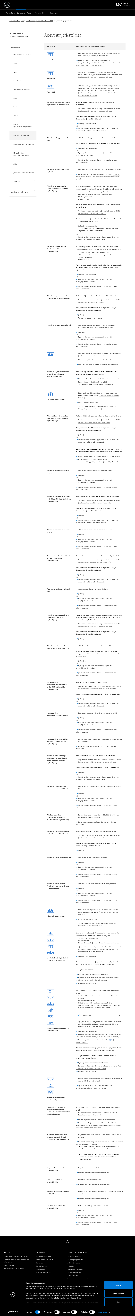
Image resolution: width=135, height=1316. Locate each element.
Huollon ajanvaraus (74, 1256)
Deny (118, 1302)
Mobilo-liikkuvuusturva (75, 1269)
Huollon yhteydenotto (75, 1260)
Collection (71, 1266)
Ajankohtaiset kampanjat (44, 1260)
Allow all (118, 1285)
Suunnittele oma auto (43, 1256)
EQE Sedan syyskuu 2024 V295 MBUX (39, 21)
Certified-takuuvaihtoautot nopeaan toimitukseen (16, 1261)
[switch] (57, 1312)
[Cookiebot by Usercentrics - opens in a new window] (12, 1312)
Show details (102, 1312)
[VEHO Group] (7, 5)
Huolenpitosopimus (74, 1272)
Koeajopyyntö (40, 1269)
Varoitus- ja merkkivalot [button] (19, 192)
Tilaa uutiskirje (9, 1265)
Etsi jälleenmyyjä (41, 1266)
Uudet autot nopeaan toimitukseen (16, 1256)
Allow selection (118, 1293)
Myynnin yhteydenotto (43, 1272)
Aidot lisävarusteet (74, 1263)
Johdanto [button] (16, 181)
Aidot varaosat (73, 1276)
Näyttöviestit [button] (15, 48)
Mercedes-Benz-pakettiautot (14, 1268)
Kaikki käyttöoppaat (16, 21)
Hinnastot (39, 1263)
